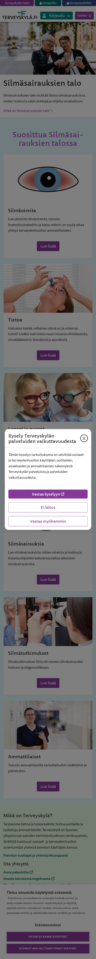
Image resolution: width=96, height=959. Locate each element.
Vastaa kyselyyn (46, 494)
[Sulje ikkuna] (84, 438)
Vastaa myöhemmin (48, 521)
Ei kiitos (48, 507)
